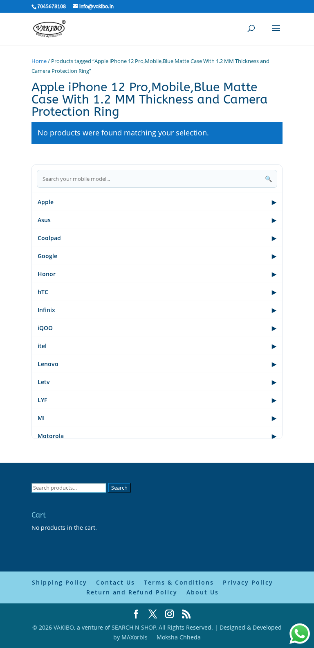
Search (119, 487)
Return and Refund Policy (131, 592)
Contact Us (115, 582)
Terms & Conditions (179, 582)
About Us (202, 592)
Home (39, 61)
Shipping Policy (59, 582)
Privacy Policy (248, 582)
